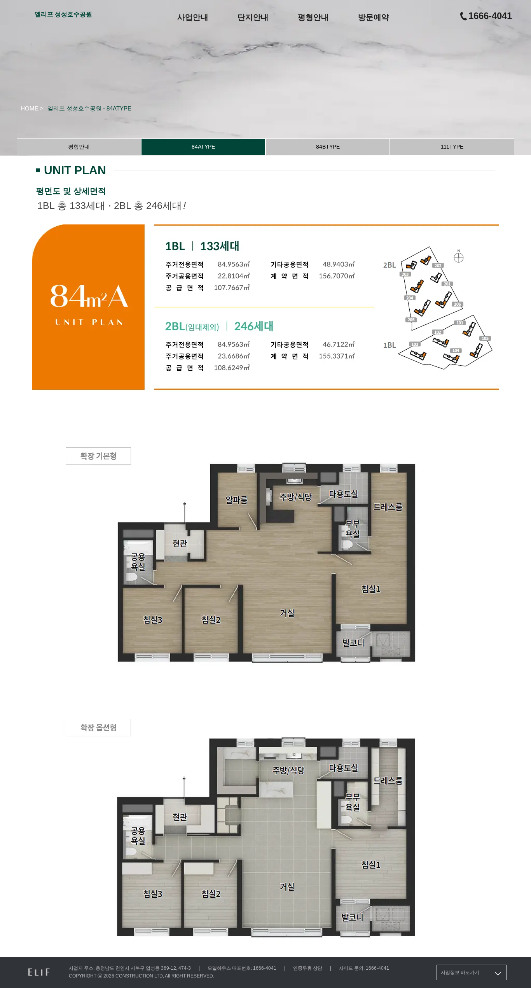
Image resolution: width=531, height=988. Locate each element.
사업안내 (192, 17)
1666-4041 (490, 16)
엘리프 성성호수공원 (63, 14)
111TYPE (452, 147)
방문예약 (373, 17)
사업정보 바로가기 (460, 972)
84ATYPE (203, 147)
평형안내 (313, 17)
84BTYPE (328, 147)
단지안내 (253, 17)
